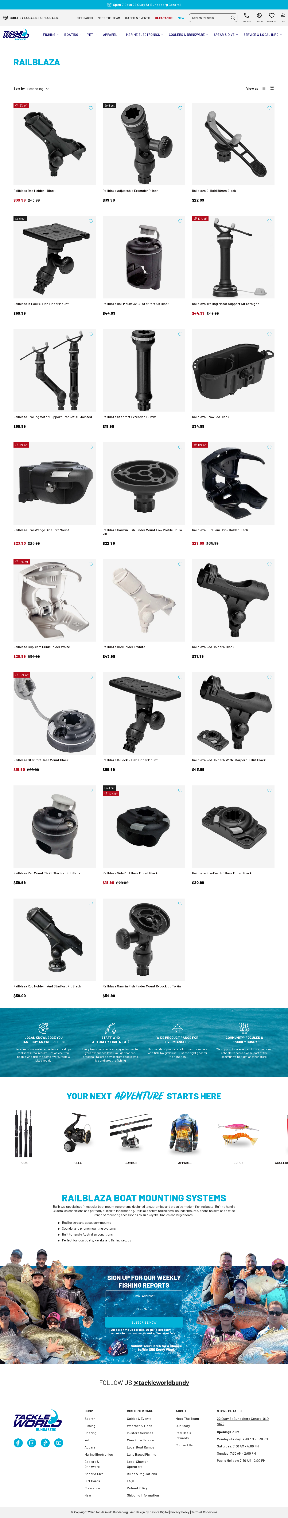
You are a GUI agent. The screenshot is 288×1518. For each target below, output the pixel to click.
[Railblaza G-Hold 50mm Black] (233, 144)
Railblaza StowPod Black (210, 417)
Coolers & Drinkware (187, 34)
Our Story (183, 1426)
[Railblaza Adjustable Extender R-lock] (144, 144)
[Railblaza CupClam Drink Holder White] (54, 600)
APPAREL (185, 1163)
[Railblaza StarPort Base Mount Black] (54, 713)
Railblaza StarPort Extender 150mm (129, 417)
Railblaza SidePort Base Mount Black (130, 873)
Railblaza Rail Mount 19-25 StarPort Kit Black (46, 873)
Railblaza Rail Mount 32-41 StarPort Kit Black (136, 304)
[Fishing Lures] (238, 1133)
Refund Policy (137, 1488)
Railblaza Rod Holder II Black (34, 191)
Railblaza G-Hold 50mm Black (214, 191)
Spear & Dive (224, 34)
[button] (283, 18)
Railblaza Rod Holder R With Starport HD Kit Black (229, 760)
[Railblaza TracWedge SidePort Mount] (54, 483)
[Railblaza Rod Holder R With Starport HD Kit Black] (233, 713)
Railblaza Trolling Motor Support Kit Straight (225, 304)
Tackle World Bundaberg (112, 1512)
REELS (77, 1163)
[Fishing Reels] (77, 1133)
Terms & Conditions (204, 1512)
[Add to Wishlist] (91, 108)
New (181, 18)
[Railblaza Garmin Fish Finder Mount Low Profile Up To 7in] (144, 483)
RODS (24, 1163)
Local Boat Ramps (140, 1447)
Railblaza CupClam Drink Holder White (41, 647)
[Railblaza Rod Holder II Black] (54, 144)
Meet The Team (187, 1418)
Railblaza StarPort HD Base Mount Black (222, 873)
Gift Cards (85, 18)
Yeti (90, 34)
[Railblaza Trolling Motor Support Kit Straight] (233, 257)
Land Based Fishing (141, 1454)
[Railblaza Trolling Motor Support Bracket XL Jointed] (54, 370)
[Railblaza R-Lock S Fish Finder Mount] (54, 257)
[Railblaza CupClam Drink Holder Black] (233, 483)
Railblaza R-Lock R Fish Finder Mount (130, 760)
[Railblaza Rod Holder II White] (144, 600)
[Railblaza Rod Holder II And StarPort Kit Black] (54, 940)
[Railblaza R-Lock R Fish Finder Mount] (144, 713)
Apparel (110, 34)
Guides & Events (137, 18)
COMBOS (131, 1163)
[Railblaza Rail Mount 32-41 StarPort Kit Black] (144, 257)
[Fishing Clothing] (184, 1133)
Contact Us (184, 1445)
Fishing (49, 34)
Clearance (164, 18)
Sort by (19, 88)
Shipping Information (143, 1495)
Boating (71, 34)
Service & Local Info (261, 34)
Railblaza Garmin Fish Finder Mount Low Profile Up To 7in (142, 532)
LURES (239, 1163)
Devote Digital (158, 1512)
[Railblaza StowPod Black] (233, 370)
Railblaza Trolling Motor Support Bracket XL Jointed (52, 417)
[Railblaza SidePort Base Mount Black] (144, 826)
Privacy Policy (180, 1512)
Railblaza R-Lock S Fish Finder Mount (41, 304)
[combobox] (213, 17)
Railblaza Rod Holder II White (124, 647)
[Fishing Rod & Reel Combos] (131, 1133)
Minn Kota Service (140, 1440)
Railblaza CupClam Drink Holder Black (220, 530)
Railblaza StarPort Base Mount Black (41, 760)
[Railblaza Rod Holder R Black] (233, 600)
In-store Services (140, 1433)
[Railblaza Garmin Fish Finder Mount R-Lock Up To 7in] (144, 940)
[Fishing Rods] (23, 1133)
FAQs (130, 1481)
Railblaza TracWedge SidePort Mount (41, 530)
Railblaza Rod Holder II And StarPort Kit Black (47, 986)
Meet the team (109, 18)
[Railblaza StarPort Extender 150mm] (144, 370)
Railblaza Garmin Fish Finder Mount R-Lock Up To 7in (142, 986)
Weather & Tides (139, 1426)
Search (90, 1418)
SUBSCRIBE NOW (144, 1322)
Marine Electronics (143, 34)
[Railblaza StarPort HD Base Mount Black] (233, 826)
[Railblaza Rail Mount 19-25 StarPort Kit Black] (54, 826)
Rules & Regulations (142, 1474)
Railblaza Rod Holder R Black (213, 647)
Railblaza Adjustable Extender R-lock (130, 191)
